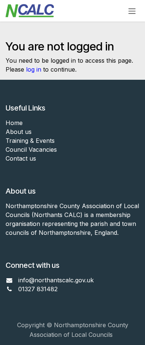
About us (19, 131)
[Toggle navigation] (132, 11)
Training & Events (30, 140)
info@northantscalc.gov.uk (56, 280)
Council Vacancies (31, 149)
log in (33, 69)
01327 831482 (38, 289)
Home (14, 122)
